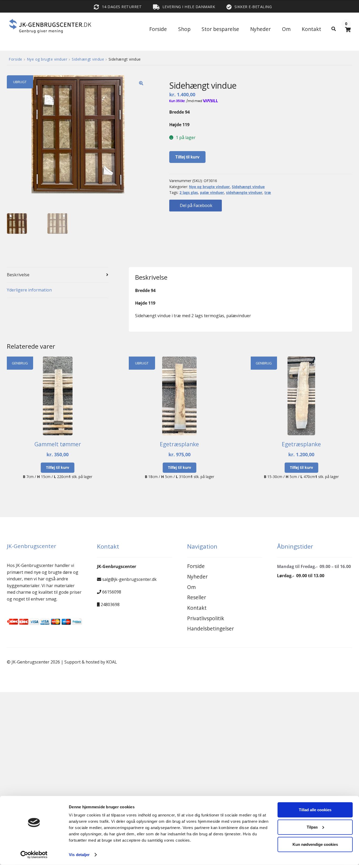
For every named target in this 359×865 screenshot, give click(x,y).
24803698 (110, 604)
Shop (184, 29)
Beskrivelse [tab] (18, 275)
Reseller (196, 597)
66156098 (111, 592)
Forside (158, 29)
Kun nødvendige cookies (315, 844)
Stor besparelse (220, 29)
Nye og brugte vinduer (47, 59)
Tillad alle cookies (315, 810)
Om (286, 29)
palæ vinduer (212, 192)
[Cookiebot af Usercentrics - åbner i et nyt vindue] (34, 855)
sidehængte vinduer (244, 192)
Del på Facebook (195, 205)
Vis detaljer (79, 854)
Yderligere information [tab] (29, 290)
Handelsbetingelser (210, 628)
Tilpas (312, 827)
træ (267, 192)
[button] (141, 83)
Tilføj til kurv (187, 157)
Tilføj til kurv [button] (57, 467)
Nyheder (260, 29)
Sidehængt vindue (88, 59)
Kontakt (311, 29)
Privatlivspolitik (205, 618)
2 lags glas (189, 192)
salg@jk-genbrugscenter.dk (129, 579)
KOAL (111, 662)
